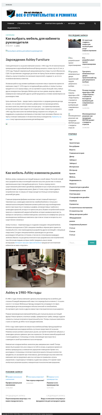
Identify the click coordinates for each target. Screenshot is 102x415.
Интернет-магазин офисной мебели (28, 243)
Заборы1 (73, 160)
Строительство (23, 23)
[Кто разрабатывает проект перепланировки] (74, 65)
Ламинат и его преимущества (53, 384)
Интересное (74, 167)
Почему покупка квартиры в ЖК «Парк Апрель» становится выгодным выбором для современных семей (88, 97)
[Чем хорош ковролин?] (35, 377)
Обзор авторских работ (78, 214)
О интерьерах (10, 35)
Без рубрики (74, 146)
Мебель (82, 23)
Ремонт (38, 23)
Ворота (72, 150)
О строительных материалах (80, 207)
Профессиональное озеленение (14, 384)
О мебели (73, 201)
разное (72, 221)
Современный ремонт (78, 224)
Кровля (72, 173)
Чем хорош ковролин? (35, 380)
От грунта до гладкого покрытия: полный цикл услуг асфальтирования (89, 45)
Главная (10, 23)
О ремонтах (74, 204)
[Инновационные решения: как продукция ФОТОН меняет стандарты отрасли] (74, 128)
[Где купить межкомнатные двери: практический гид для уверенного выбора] (74, 86)
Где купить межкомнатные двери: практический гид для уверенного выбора (89, 76)
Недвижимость (13, 28)
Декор (71, 156)
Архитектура (74, 143)
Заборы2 (73, 163)
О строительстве (76, 211)
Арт (70, 139)
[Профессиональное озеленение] (15, 379)
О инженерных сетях (77, 190)
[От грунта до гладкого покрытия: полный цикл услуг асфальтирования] (74, 47)
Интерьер (72, 23)
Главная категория (76, 153)
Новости (72, 184)
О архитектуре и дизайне (79, 187)
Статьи (72, 228)
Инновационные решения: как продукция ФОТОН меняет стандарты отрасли (89, 119)
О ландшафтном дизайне (79, 197)
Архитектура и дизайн (54, 23)
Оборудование (75, 218)
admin (18, 46)
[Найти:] (82, 242)
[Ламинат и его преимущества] (56, 379)
